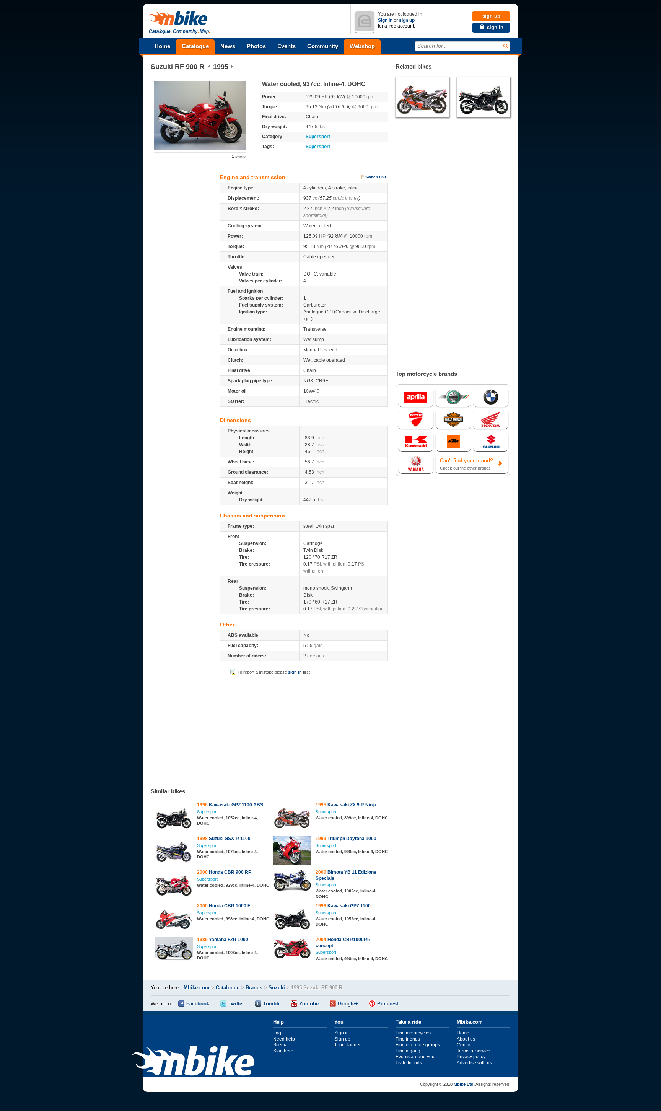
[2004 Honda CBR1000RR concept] (292, 949)
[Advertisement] (269, 730)
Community (322, 46)
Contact (465, 1044)
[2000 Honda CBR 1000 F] (174, 918)
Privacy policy (471, 1056)
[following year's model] (232, 66)
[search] (505, 46)
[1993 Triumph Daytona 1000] (292, 851)
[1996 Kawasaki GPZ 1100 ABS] (174, 817)
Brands (254, 987)
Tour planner (347, 1044)
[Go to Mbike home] (179, 18)
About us (466, 1039)
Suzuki (162, 66)
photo (239, 156)
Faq (277, 1033)
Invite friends (409, 1062)
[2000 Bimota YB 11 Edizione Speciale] (292, 882)
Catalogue (195, 46)
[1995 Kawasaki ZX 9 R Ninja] (292, 817)
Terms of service (473, 1051)
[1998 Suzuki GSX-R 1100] (174, 851)
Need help (284, 1039)
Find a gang (408, 1051)
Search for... (432, 45)
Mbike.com (197, 987)
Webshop (362, 46)
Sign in (385, 20)
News (227, 46)
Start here (283, 1051)
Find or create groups (418, 1044)
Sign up (342, 1039)
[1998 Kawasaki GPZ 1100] (292, 918)
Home (162, 46)
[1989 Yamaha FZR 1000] (174, 950)
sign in (295, 672)
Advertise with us (474, 1062)
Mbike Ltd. (464, 1084)
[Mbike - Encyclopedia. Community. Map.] (193, 1062)
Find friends (408, 1039)
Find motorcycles (413, 1033)
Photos (256, 46)
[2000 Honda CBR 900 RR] (174, 885)
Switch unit (375, 177)
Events (286, 46)
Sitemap (281, 1044)
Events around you (415, 1056)
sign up (407, 20)
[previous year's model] (209, 66)
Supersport (318, 136)
